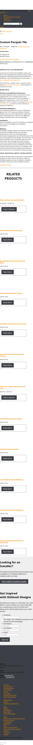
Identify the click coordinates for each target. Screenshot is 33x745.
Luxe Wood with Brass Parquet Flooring (13, 324)
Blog (5, 725)
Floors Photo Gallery (10, 697)
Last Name (7, 628)
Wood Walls (7, 712)
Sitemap (6, 734)
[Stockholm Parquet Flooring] (13, 446)
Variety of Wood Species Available (9, 59)
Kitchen (6, 702)
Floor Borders (8, 690)
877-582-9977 (10, 677)
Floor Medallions (9, 688)
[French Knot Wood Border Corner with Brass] (13, 383)
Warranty (6, 731)
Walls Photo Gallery (9, 714)
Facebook (7, 615)
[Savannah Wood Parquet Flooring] (13, 227)
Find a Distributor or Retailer (12, 729)
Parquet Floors (8, 686)
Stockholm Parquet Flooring (9, 449)
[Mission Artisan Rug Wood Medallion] (13, 196)
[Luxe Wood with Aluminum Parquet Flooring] (13, 351)
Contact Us (7, 733)
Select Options (9, 209)
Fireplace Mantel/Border (11, 703)
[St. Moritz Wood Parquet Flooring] (13, 415)
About (5, 717)
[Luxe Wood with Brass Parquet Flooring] (13, 320)
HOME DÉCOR (8, 700)
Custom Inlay (22, 46)
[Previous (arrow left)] (0, 744)
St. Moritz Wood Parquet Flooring (11, 419)
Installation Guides (5, 165)
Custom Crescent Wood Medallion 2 (12, 510)
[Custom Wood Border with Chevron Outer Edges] (13, 537)
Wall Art (6, 708)
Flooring (6, 685)
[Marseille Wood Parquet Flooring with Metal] (13, 257)
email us (18, 85)
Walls (5, 707)
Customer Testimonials (10, 727)
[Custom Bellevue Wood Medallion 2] (13, 476)
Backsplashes (8, 710)
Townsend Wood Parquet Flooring (11, 293)
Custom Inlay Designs (10, 695)
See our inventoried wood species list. (16, 79)
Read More (7, 240)
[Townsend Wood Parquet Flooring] (13, 290)
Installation (7, 724)
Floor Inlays (7, 693)
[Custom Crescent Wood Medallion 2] (13, 506)
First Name (8, 624)
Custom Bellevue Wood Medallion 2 (12, 479)
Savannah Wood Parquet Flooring (11, 230)
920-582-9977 (7, 20)
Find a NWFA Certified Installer (14, 581)
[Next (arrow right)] (2, 744)
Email (6, 632)
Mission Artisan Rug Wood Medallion (12, 200)
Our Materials (8, 722)
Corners (6, 692)
